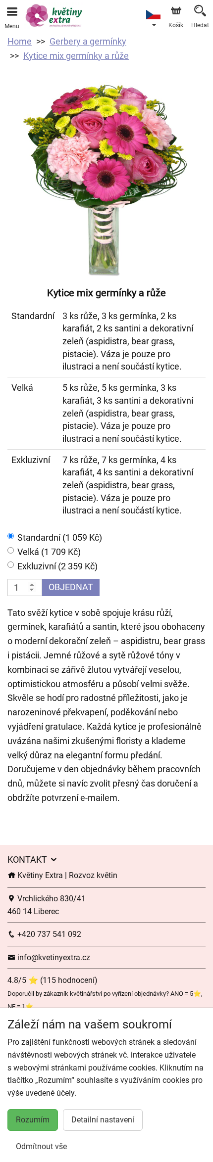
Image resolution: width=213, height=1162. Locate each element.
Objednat (71, 587)
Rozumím (33, 1119)
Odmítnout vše (41, 1146)
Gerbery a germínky (88, 41)
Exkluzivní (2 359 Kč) (57, 566)
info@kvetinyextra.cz (52, 957)
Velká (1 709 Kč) (49, 552)
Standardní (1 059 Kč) (59, 537)
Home (19, 41)
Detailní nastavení (102, 1119)
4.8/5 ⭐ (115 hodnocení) (52, 980)
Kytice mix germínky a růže (76, 55)
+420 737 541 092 (48, 934)
